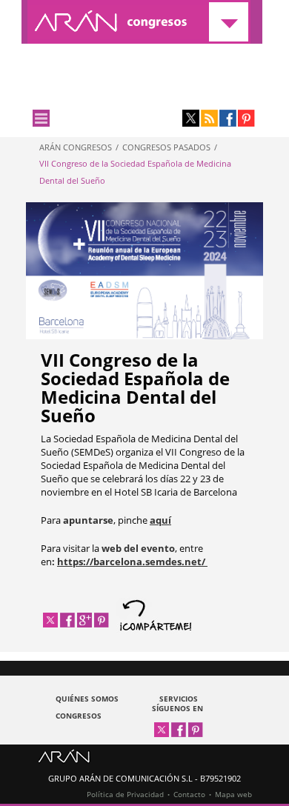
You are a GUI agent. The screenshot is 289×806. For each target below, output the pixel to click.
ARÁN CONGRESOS (75, 147)
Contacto (189, 794)
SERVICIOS (178, 698)
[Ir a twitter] (190, 118)
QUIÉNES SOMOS (87, 698)
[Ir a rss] (209, 118)
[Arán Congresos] (141, 22)
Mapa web (233, 794)
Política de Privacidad (125, 794)
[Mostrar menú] (41, 118)
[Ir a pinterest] (246, 118)
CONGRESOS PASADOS (166, 147)
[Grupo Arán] (64, 759)
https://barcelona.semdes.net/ (132, 561)
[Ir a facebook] (227, 118)
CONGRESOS (79, 715)
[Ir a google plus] (84, 620)
